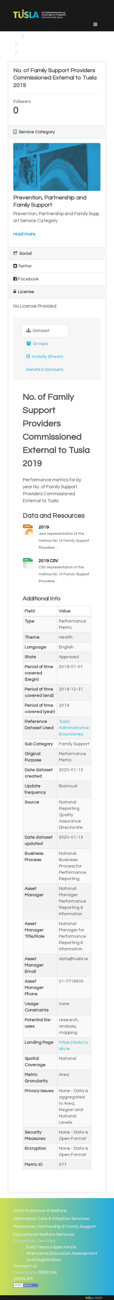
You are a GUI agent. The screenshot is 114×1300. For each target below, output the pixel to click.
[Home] (16, 37)
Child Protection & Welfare (40, 1211)
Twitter (24, 266)
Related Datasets (44, 369)
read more (24, 234)
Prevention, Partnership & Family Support (54, 1226)
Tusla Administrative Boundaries (74, 727)
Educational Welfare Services (43, 1234)
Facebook (28, 279)
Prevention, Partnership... (52, 45)
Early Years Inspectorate (51, 1247)
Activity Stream (47, 356)
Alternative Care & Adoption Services (51, 1218)
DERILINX (47, 1272)
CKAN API (23, 1279)
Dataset (40, 330)
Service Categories (51, 37)
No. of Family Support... (49, 53)
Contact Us (24, 1266)
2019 (44, 527)
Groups (40, 343)
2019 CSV (48, 561)
